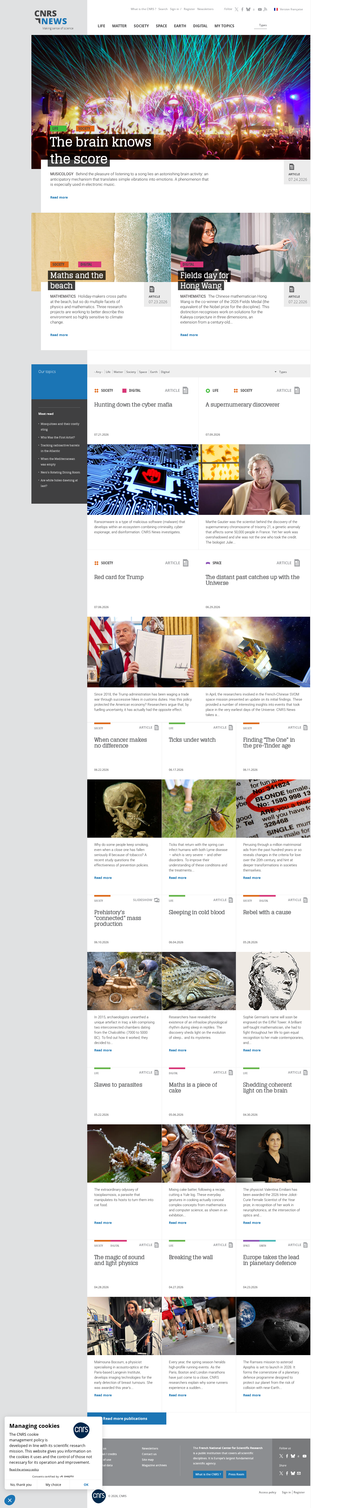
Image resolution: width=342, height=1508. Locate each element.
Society (141, 25)
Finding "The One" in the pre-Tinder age (269, 742)
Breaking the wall (191, 1257)
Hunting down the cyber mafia (133, 404)
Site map (148, 1460)
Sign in (174, 9)
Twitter (237, 9)
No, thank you (21, 1484)
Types (263, 25)
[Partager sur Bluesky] (293, 1473)
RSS (264, 9)
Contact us (149, 1454)
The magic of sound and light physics (119, 1260)
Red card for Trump (119, 577)
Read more (59, 197)
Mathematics (63, 296)
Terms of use (102, 1460)
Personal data (103, 1465)
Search (163, 9)
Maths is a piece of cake (193, 1087)
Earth (180, 25)
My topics (224, 25)
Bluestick (248, 9)
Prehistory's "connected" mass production (117, 918)
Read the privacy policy (24, 1469)
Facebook (242, 9)
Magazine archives (154, 1465)
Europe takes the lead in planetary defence (271, 1260)
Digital (200, 25)
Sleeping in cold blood (197, 912)
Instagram (254, 9)
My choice (53, 1484)
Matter (119, 25)
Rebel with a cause (267, 912)
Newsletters (205, 9)
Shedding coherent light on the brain (267, 1087)
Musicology (62, 174)
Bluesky (293, 1456)
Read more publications (125, 1418)
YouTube (260, 9)
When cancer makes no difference (120, 742)
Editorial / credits (105, 1454)
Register (189, 9)
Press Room (236, 1474)
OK (86, 1484)
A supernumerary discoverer (243, 404)
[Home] (58, 18)
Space (161, 25)
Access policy (267, 1492)
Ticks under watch (192, 739)
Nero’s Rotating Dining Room (60, 472)
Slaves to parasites (118, 1084)
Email (299, 1473)
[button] (9, 1500)
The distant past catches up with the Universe (252, 580)
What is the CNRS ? (143, 9)
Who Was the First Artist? (58, 437)
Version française (291, 9)
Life (101, 25)
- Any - (98, 372)
